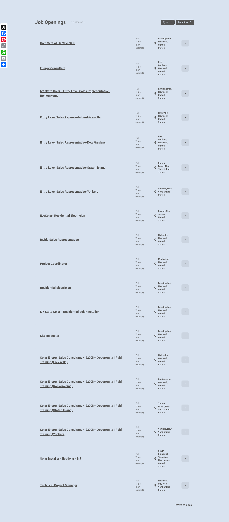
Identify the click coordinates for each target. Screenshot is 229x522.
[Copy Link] (4, 46)
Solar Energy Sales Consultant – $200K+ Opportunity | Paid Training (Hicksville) (81, 360)
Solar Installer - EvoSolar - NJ (60, 458)
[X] (4, 27)
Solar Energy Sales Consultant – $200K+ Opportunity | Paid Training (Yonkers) (81, 432)
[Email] (4, 58)
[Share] (4, 64)
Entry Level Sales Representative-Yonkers (69, 191)
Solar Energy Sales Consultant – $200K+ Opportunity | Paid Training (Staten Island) (81, 408)
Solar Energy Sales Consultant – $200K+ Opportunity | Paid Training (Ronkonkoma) (81, 384)
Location (185, 22)
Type (167, 22)
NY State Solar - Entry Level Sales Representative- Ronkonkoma (75, 93)
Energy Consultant (52, 68)
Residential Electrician (55, 288)
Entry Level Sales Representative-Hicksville (70, 117)
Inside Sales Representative (59, 239)
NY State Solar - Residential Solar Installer (69, 312)
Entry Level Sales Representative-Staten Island (72, 167)
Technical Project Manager (58, 485)
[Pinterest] (4, 40)
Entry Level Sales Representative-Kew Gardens (73, 142)
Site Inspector (49, 336)
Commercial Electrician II (57, 43)
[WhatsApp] (4, 52)
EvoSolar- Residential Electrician (62, 215)
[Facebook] (4, 33)
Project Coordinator (53, 264)
